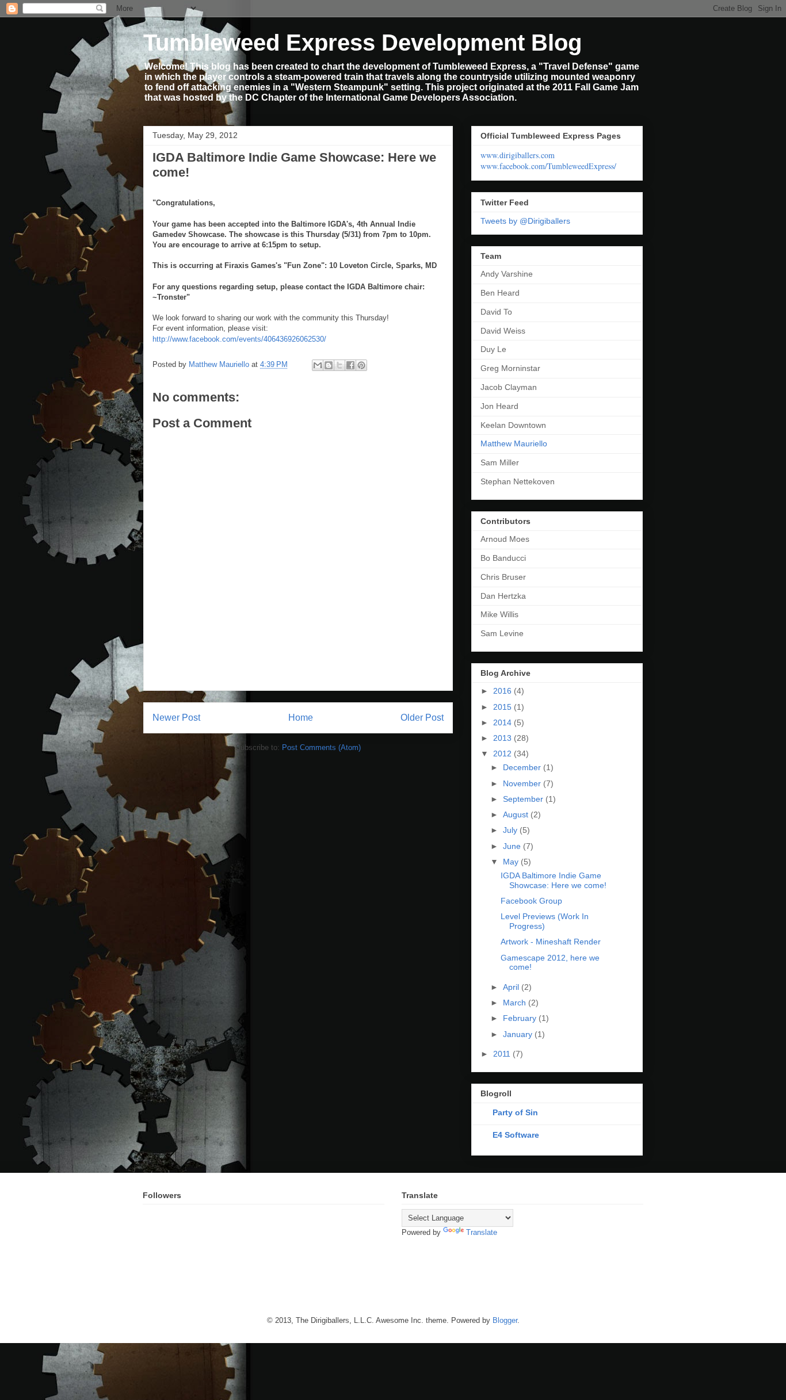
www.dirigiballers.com (517, 155)
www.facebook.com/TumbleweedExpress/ (548, 165)
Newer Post (176, 717)
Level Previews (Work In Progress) (545, 921)
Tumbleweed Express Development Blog (362, 42)
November (523, 783)
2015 (503, 707)
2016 (503, 690)
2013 (503, 738)
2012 (503, 753)
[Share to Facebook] (350, 365)
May (512, 861)
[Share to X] (339, 365)
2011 (503, 1053)
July (511, 830)
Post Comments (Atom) (321, 747)
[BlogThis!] (328, 365)
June (513, 846)
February (521, 1018)
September (524, 799)
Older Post (422, 717)
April (512, 987)
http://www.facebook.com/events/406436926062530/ (239, 339)
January (519, 1034)
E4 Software (516, 1134)
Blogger (505, 1320)
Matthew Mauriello (513, 443)
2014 (503, 722)
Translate (481, 1232)
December (523, 767)
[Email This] (317, 365)
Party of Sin (515, 1112)
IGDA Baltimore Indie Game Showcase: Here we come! (553, 880)
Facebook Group (531, 900)
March (515, 1002)
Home (300, 717)
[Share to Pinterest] (361, 365)
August (517, 814)
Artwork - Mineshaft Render (551, 941)
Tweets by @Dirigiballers (525, 220)
